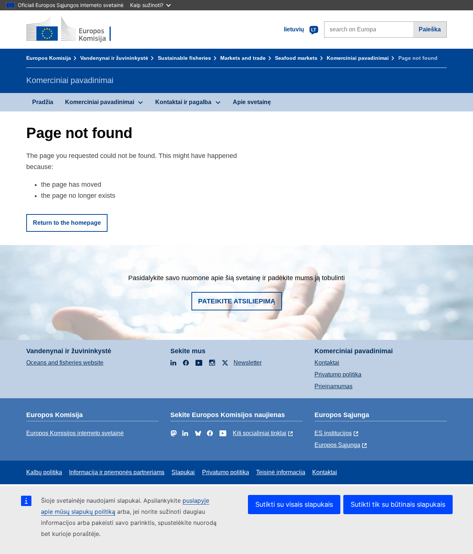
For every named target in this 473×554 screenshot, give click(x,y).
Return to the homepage (67, 223)
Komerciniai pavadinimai (358, 58)
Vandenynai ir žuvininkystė (114, 58)
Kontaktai (326, 362)
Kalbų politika (44, 472)
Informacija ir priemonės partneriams (116, 472)
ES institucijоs (333, 433)
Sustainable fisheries (184, 58)
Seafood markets (296, 58)
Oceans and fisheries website (64, 362)
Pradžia (42, 102)
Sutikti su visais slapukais (294, 504)
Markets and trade (243, 58)
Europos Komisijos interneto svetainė (75, 433)
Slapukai (183, 472)
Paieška (430, 29)
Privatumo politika (337, 374)
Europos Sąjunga (337, 445)
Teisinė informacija (280, 472)
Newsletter (248, 362)
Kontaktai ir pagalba (183, 102)
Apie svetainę (252, 102)
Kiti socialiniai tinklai (259, 433)
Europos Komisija (48, 58)
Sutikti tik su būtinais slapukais (398, 504)
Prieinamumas (333, 386)
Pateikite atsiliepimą (236, 301)
